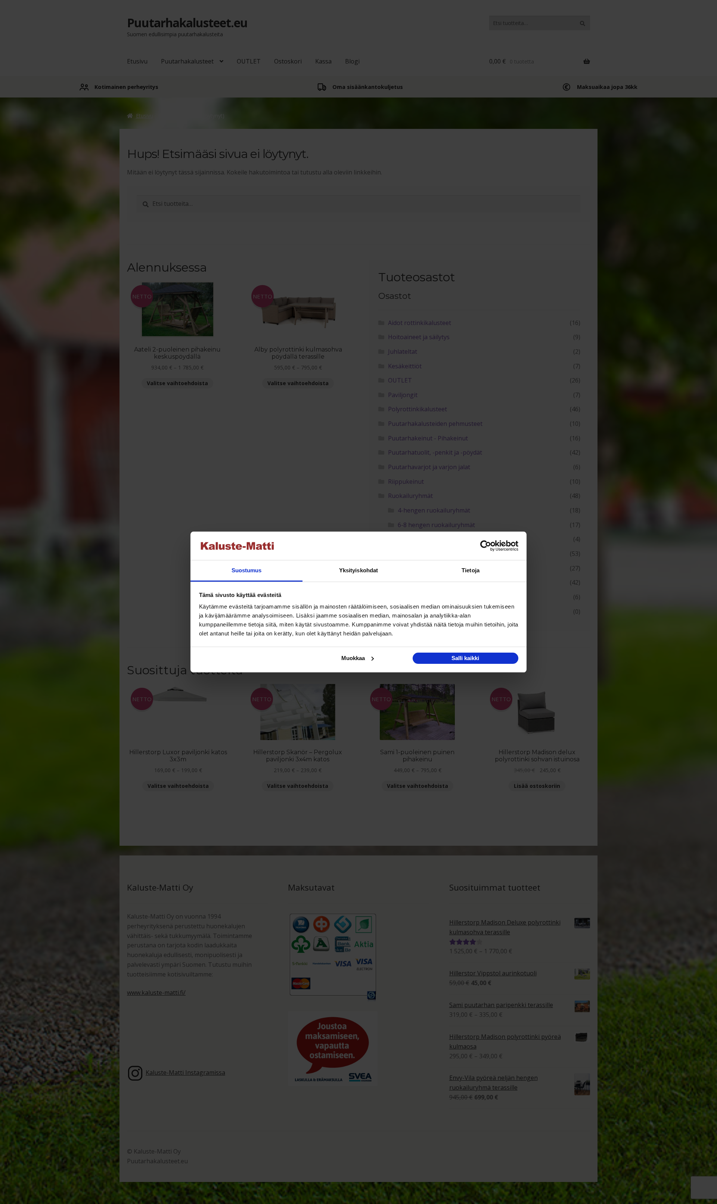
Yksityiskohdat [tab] (358, 570)
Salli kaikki (465, 658)
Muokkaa (353, 658)
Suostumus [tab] (247, 570)
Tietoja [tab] (470, 570)
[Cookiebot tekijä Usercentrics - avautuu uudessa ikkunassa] (485, 545)
